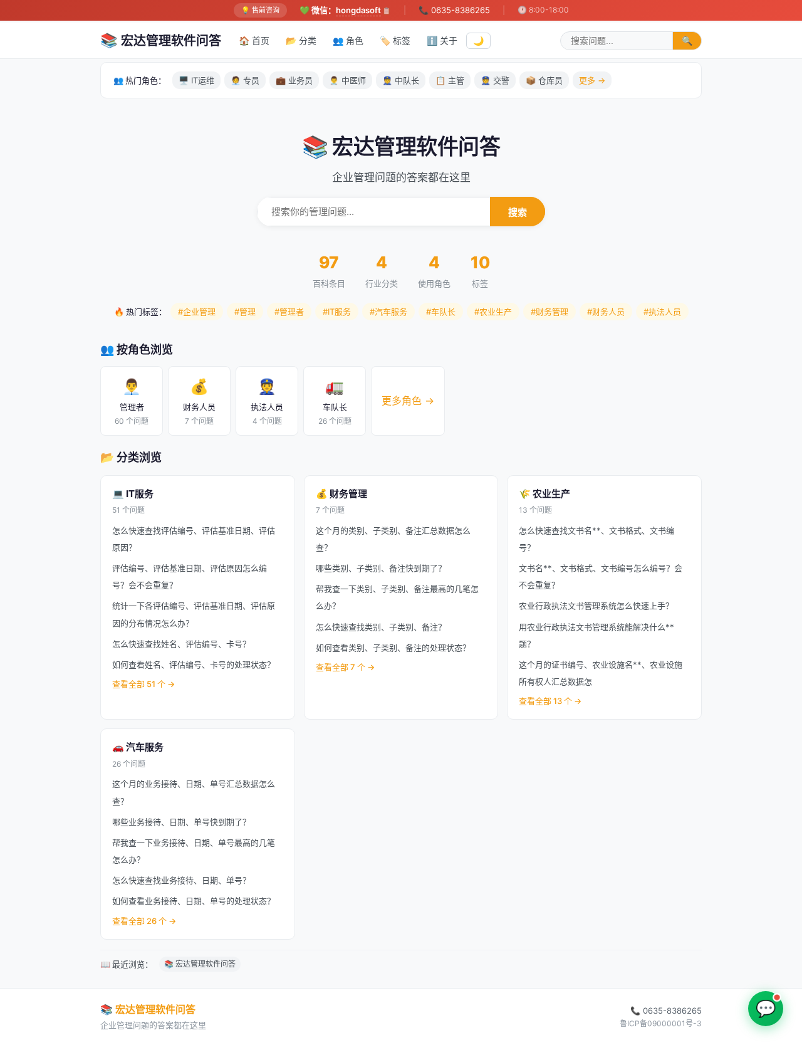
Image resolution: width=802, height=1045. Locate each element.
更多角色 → (408, 400)
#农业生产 (493, 312)
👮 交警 (495, 80)
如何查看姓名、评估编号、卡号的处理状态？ (193, 664)
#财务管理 (549, 312)
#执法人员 (662, 312)
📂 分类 (301, 40)
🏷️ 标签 (395, 40)
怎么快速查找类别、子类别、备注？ (381, 627)
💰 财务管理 (341, 494)
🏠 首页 (254, 40)
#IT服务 (337, 312)
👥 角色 (348, 40)
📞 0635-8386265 (454, 10)
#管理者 (289, 312)
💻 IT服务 (133, 494)
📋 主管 (449, 80)
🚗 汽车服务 (138, 747)
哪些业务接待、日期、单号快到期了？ (181, 822)
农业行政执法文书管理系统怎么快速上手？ (596, 606)
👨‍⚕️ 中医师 (347, 80)
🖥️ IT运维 (196, 80)
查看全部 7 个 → (345, 667)
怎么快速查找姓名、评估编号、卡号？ (181, 644)
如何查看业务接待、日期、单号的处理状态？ (193, 901)
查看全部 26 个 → (144, 921)
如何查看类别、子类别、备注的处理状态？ (393, 648)
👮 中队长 (400, 80)
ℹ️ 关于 (442, 40)
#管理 (245, 312)
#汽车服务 (388, 312)
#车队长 (441, 312)
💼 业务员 (294, 80)
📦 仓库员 (544, 80)
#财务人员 (606, 312)
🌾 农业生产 (544, 494)
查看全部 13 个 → (550, 701)
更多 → (592, 80)
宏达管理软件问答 (160, 40)
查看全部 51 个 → (143, 684)
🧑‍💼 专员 (245, 80)
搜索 (517, 212)
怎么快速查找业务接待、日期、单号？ (181, 880)
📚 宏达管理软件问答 (200, 964)
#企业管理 (197, 312)
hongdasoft (358, 10)
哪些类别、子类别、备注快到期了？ (381, 568)
